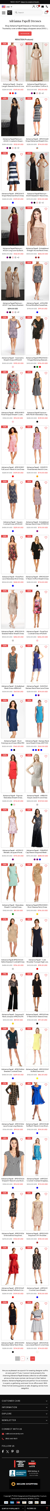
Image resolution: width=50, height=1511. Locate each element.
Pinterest (12, 1451)
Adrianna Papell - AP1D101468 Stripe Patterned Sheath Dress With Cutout (37, 140)
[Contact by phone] (47, 6)
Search (16, 12)
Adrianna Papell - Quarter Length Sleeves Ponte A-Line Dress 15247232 (13, 85)
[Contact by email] (43, 6)
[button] (17, 1358)
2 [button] (27, 1359)
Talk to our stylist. (30, 2)
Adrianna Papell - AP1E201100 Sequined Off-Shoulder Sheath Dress (37, 1234)
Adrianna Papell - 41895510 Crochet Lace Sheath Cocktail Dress (37, 1289)
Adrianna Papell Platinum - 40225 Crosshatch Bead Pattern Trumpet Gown (13, 140)
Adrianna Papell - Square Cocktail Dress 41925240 (12, 523)
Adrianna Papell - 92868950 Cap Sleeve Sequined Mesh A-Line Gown (37, 851)
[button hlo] (10, 93)
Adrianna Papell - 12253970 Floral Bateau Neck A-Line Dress (37, 468)
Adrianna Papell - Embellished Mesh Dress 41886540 (13, 687)
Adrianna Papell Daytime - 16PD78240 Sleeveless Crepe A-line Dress (37, 414)
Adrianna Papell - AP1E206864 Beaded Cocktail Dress (12, 1070)
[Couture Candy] (9, 12)
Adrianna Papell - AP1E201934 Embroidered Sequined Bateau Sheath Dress (13, 1234)
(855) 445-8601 (11, 1439)
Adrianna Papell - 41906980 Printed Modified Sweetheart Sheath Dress (37, 304)
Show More (25, 33)
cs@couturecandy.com (14, 1434)
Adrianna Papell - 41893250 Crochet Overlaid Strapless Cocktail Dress (37, 1180)
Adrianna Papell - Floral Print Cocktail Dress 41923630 (37, 633)
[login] (33, 7)
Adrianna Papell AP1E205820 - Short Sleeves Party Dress (37, 906)
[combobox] (28, 12)
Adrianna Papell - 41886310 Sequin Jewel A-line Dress (37, 797)
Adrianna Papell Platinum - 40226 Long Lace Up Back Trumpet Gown (13, 249)
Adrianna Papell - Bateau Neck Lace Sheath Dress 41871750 (37, 742)
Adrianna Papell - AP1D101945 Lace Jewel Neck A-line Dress (37, 1344)
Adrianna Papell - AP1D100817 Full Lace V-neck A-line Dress (12, 468)
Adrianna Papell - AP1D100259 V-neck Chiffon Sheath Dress (37, 578)
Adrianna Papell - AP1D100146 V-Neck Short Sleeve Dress (37, 1015)
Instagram (17, 1451)
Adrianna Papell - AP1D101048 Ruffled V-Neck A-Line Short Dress (37, 1125)
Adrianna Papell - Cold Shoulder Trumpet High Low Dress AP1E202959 (37, 961)
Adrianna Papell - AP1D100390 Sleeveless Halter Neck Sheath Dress (13, 1344)
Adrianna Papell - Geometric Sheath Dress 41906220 (13, 359)
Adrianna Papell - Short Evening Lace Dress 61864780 (12, 742)
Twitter (7, 1451)
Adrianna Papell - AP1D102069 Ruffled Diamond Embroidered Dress (37, 1070)
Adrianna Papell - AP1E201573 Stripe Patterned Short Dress (13, 195)
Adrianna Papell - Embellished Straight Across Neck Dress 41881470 (37, 249)
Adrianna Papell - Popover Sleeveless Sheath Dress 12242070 (13, 797)
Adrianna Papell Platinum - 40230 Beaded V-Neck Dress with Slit (37, 195)
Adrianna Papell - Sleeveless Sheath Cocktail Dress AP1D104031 (12, 906)
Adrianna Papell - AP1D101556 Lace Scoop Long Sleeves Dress (13, 1125)
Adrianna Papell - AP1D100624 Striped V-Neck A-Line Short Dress (12, 1180)
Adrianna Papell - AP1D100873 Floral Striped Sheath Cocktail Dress (12, 414)
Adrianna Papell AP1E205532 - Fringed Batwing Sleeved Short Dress (37, 359)
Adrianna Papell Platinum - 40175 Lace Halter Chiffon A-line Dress (37, 85)
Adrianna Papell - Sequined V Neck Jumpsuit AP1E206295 (13, 1015)
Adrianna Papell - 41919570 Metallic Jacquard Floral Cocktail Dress (13, 851)
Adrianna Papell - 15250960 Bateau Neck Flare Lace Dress (37, 687)
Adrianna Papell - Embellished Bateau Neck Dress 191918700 (37, 523)
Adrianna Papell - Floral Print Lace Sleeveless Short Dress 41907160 (13, 578)
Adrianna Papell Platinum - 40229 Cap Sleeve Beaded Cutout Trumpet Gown (12, 304)
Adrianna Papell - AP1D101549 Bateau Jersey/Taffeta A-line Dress (12, 1289)
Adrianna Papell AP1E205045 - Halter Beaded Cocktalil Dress (12, 961)
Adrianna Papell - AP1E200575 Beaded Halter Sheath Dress (12, 633)
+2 (43, 93)
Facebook (3, 1451)
